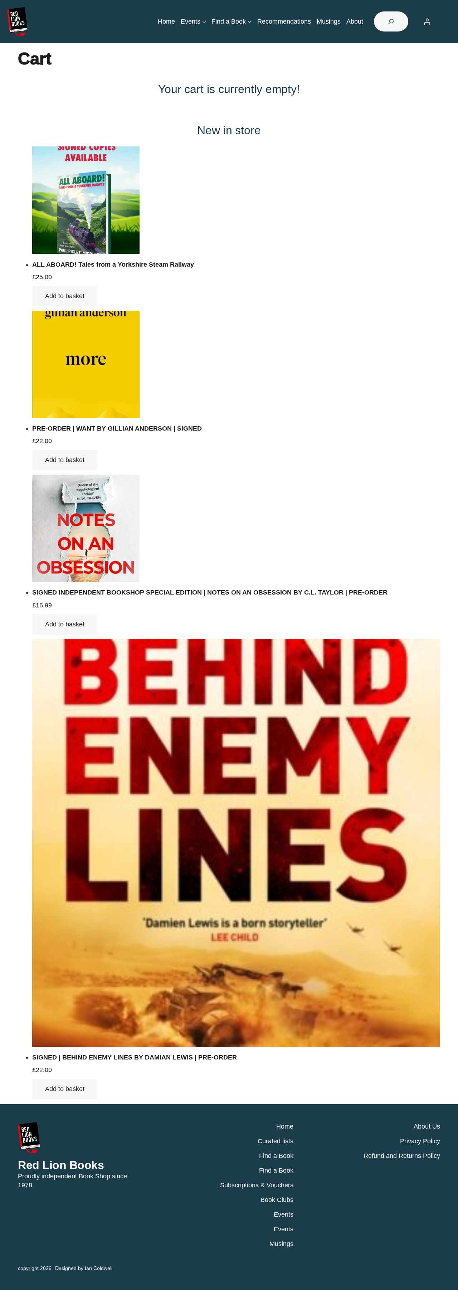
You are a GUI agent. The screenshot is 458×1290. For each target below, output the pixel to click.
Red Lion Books (61, 1165)
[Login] (427, 22)
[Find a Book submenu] (250, 22)
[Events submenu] (204, 22)
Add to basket (64, 296)
